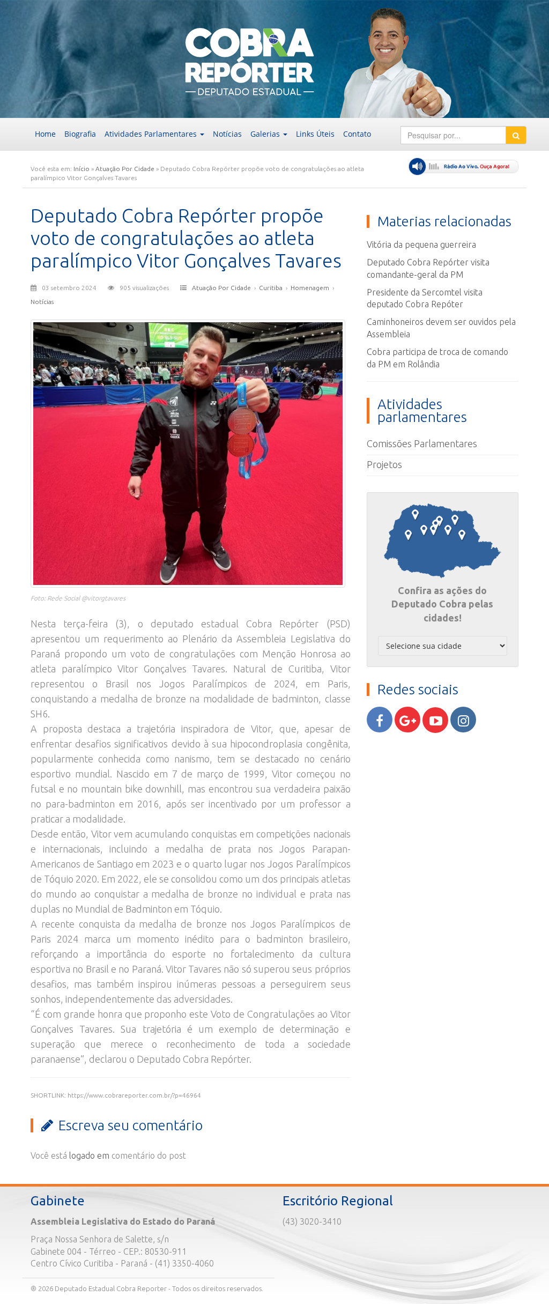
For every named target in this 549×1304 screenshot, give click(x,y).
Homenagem (310, 287)
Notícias (227, 134)
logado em (89, 1155)
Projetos (384, 464)
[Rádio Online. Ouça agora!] (463, 166)
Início (81, 168)
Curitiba (271, 287)
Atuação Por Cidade (124, 168)
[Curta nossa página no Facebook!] (379, 719)
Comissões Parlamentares (422, 443)
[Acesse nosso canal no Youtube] (435, 720)
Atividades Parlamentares (152, 134)
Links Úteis (315, 134)
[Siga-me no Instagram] (463, 719)
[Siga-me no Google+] (407, 719)
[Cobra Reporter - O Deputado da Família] (110, 58)
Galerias (266, 134)
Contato (357, 134)
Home (45, 134)
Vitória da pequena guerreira (421, 244)
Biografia (80, 134)
